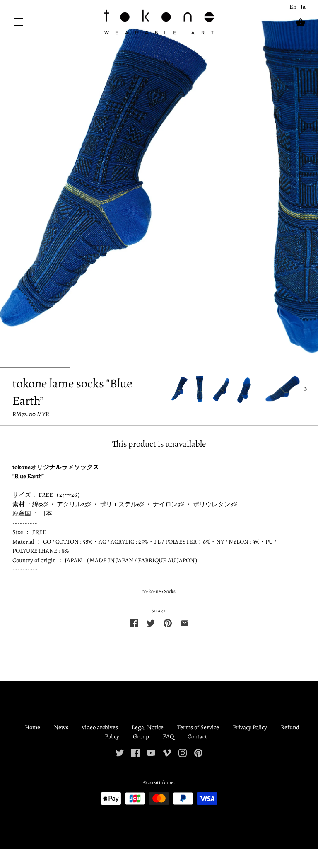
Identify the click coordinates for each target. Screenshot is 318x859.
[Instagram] (182, 752)
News (61, 727)
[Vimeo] (167, 752)
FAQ (168, 736)
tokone (166, 782)
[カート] (301, 22)
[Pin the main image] (168, 622)
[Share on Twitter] (151, 622)
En (292, 6)
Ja (303, 6)
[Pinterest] (198, 752)
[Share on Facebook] (134, 622)
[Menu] (18, 23)
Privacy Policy (250, 727)
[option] (179, 389)
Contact (197, 736)
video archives (100, 727)
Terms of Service (198, 727)
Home (32, 727)
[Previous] (171, 389)
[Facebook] (135, 752)
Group (141, 736)
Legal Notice (148, 727)
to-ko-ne (151, 591)
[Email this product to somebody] (185, 622)
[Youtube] (151, 752)
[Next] (305, 389)
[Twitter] (120, 752)
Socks (170, 591)
